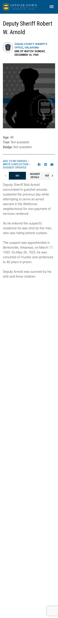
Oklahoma (31, 47)
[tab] (17, 176)
